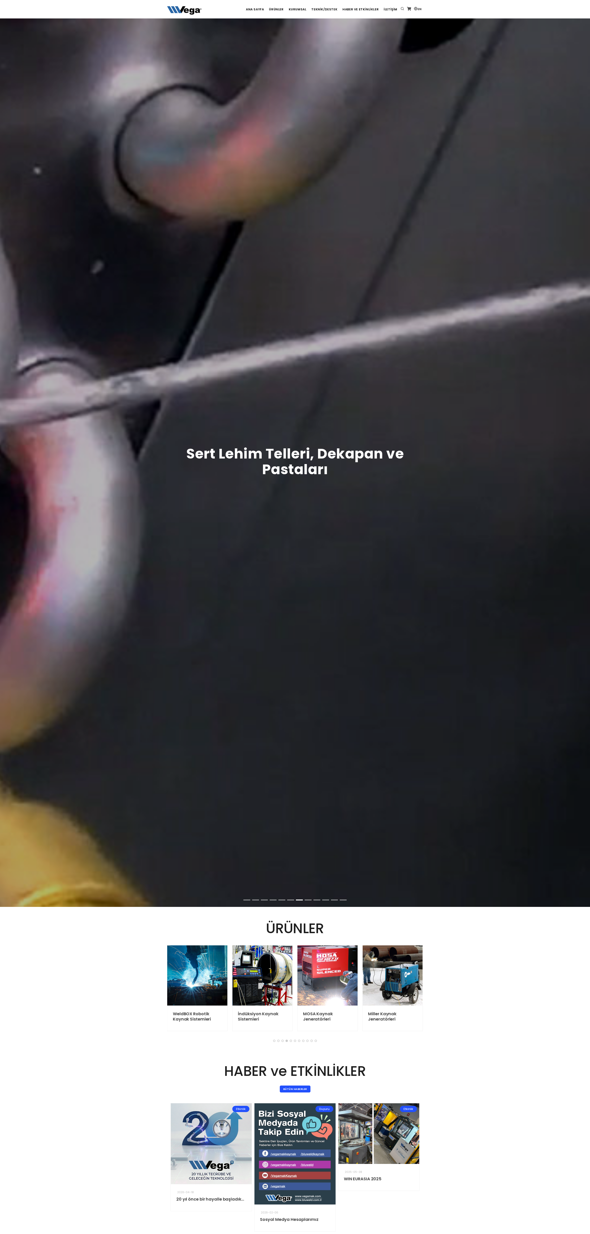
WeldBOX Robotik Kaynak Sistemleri (176, 1016)
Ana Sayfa (255, 9)
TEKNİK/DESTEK (324, 9)
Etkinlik (220, 1109)
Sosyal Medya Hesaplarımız (268, 1219)
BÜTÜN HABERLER (295, 1089)
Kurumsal (298, 9)
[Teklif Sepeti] (409, 9)
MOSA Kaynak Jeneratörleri (302, 1016)
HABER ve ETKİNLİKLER (360, 9)
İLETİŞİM (390, 9)
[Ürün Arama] (402, 9)
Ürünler (276, 9)
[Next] (581, 333)
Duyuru (303, 1109)
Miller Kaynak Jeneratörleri (366, 1016)
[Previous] (9, 333)
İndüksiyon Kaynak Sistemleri (242, 1016)
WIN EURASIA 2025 (342, 1179)
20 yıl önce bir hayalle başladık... (190, 1199)
